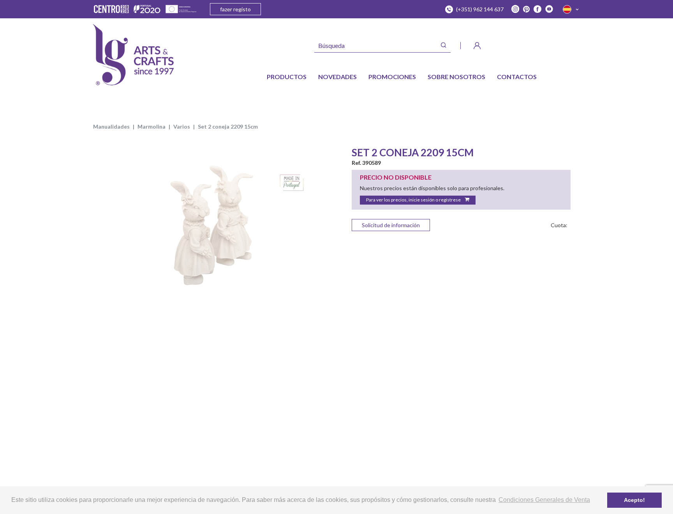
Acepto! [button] (634, 500)
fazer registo (235, 9)
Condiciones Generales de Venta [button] (544, 499)
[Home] (133, 54)
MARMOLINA (151, 126)
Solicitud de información (391, 225)
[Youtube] (549, 9)
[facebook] (537, 9)
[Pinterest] (526, 9)
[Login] (477, 45)
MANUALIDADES (111, 126)
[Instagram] (515, 9)
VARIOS (181, 126)
